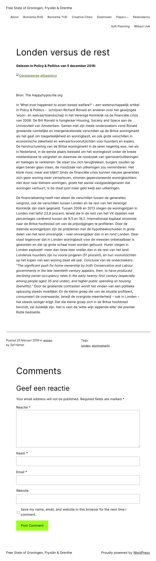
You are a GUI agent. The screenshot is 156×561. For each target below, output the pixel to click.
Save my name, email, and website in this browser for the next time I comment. (74, 511)
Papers (121, 17)
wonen (47, 340)
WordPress (141, 553)
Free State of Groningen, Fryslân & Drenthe (39, 8)
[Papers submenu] (127, 17)
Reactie (23, 407)
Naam (22, 453)
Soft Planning (120, 26)
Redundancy (141, 17)
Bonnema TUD (57, 17)
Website (22, 491)
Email (21, 472)
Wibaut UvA (142, 26)
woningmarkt (101, 345)
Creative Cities (82, 17)
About (14, 17)
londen (85, 345)
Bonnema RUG (33, 17)
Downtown (104, 17)
